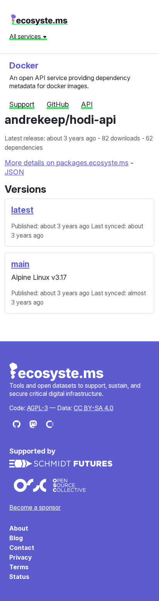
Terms (19, 567)
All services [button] (25, 36)
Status (19, 576)
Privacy (20, 557)
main (20, 264)
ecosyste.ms (39, 20)
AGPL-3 (37, 408)
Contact (21, 547)
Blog (16, 538)
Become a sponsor (35, 507)
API (87, 104)
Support (21, 104)
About (18, 528)
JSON (14, 172)
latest (22, 210)
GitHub (58, 104)
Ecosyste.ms (56, 372)
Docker (24, 65)
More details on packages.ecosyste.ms (67, 163)
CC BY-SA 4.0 (93, 408)
